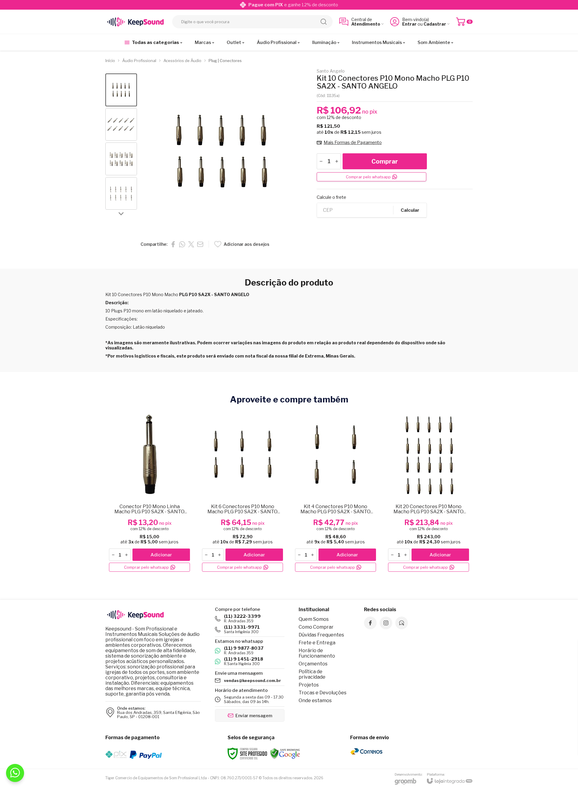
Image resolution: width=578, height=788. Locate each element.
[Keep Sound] (135, 21)
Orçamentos (313, 664)
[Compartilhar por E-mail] (200, 244)
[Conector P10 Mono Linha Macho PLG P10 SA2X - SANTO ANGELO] (149, 492)
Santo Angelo (331, 71)
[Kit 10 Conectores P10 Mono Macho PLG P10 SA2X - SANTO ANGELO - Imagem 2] (121, 124)
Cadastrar (435, 24)
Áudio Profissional (139, 60)
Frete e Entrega (317, 643)
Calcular (410, 210)
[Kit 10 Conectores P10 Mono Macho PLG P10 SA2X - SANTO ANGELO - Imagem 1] (121, 90)
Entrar (409, 24)
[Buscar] (323, 21)
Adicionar (161, 555)
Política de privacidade (312, 674)
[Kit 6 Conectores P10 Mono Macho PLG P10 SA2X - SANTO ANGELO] (242, 492)
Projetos (309, 685)
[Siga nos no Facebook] (370, 623)
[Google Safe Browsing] (285, 753)
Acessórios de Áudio (182, 60)
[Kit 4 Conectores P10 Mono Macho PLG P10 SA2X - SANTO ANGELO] (335, 492)
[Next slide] (121, 213)
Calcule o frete (331, 197)
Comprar (384, 161)
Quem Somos (314, 619)
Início (110, 60)
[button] (121, 89)
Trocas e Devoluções (322, 693)
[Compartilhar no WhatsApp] (182, 244)
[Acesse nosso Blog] (401, 623)
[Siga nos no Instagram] (386, 623)
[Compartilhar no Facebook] (173, 244)
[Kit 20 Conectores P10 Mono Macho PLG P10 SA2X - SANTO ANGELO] (428, 492)
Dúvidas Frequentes (321, 635)
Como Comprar (316, 627)
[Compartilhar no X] (191, 244)
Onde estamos (315, 700)
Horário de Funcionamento (317, 653)
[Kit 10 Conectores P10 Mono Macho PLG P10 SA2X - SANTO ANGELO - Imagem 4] (121, 193)
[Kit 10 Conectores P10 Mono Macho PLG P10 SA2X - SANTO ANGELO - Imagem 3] (121, 159)
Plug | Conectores (225, 60)
